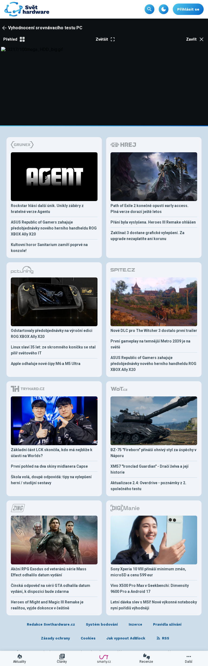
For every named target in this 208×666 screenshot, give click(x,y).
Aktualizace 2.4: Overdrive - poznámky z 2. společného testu (148, 486)
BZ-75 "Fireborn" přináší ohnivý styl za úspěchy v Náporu (153, 453)
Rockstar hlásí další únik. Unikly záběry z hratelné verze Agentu (47, 208)
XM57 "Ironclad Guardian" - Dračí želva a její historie (149, 469)
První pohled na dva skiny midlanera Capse (49, 466)
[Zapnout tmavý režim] (163, 9)
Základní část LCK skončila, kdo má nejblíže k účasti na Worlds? (51, 453)
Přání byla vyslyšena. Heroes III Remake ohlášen (153, 222)
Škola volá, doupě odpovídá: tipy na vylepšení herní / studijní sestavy (51, 480)
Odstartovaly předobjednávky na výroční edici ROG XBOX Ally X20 (51, 333)
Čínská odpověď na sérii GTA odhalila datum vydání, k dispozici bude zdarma (50, 588)
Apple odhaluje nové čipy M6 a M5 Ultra (45, 363)
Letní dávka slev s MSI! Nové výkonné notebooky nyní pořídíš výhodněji (153, 605)
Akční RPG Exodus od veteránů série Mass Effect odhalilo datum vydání (48, 572)
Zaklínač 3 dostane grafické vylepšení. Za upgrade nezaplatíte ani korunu (147, 236)
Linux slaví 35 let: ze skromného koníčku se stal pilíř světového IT (53, 350)
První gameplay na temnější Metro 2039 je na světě (150, 344)
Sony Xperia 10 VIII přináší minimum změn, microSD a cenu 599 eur (148, 572)
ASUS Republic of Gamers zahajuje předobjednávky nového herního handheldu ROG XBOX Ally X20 (54, 228)
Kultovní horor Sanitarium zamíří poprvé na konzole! (49, 248)
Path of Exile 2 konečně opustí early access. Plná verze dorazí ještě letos (149, 208)
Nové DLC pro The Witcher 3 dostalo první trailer (153, 330)
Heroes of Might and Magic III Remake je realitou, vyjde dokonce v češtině (47, 605)
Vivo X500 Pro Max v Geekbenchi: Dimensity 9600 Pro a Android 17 (149, 588)
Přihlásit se (188, 9)
